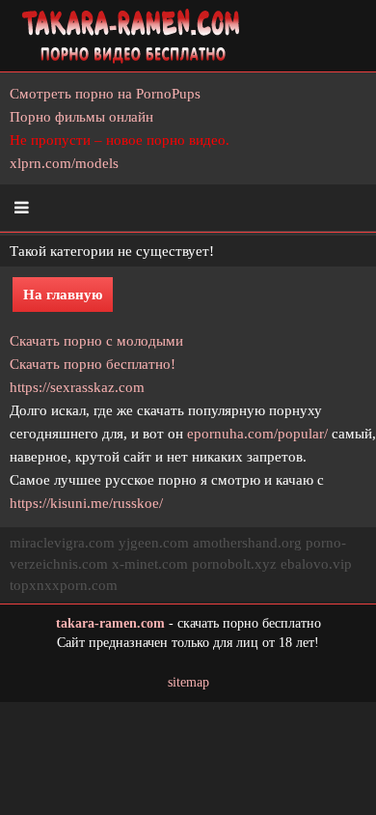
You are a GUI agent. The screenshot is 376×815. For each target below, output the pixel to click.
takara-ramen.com (110, 623)
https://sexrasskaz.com (77, 387)
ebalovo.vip (316, 564)
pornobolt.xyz (234, 564)
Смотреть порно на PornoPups (105, 93)
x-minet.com (150, 564)
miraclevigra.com (62, 542)
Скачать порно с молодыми (96, 341)
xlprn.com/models (64, 163)
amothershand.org (247, 542)
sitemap (188, 682)
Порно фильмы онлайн (81, 117)
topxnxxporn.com (64, 585)
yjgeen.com (154, 542)
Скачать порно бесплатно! (92, 364)
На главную (62, 294)
